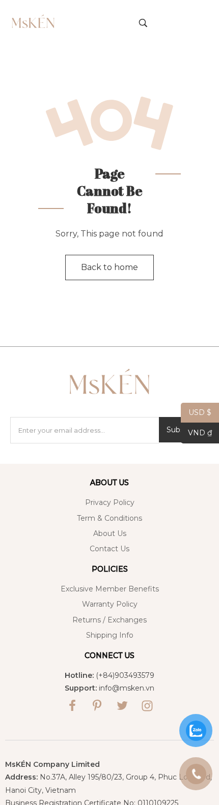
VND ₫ (196, 433)
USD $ (196, 413)
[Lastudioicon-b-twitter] (122, 706)
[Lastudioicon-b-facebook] (72, 706)
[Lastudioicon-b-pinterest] (97, 706)
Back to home (109, 267)
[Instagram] (147, 706)
